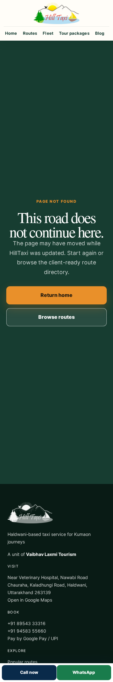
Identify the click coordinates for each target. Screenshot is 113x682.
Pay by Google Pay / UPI (33, 638)
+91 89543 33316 (27, 623)
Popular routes (22, 661)
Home (11, 33)
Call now (29, 672)
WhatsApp (84, 672)
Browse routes (56, 317)
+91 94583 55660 (27, 631)
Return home (56, 295)
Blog (100, 33)
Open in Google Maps (30, 600)
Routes (30, 33)
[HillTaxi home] (56, 13)
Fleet (48, 33)
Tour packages (74, 33)
